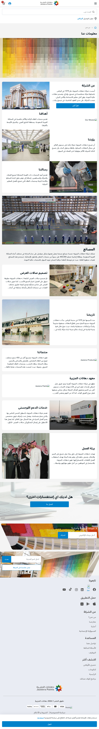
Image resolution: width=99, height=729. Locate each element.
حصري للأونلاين (89, 665)
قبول (49, 724)
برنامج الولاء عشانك (88, 679)
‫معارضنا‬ (92, 622)
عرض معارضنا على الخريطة (21, 567)
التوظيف (92, 652)
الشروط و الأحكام (41, 712)
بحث (7, 559)
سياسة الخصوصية (57, 712)
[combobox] (49, 12)
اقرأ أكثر (75, 106)
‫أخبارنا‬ (93, 626)
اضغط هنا (40, 718)
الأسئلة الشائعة (90, 648)
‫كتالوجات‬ (92, 669)
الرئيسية (92, 674)
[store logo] (49, 3)
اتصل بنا (49, 504)
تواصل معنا (91, 643)
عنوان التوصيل (85, 18)
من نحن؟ (92, 617)
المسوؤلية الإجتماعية (87, 631)
